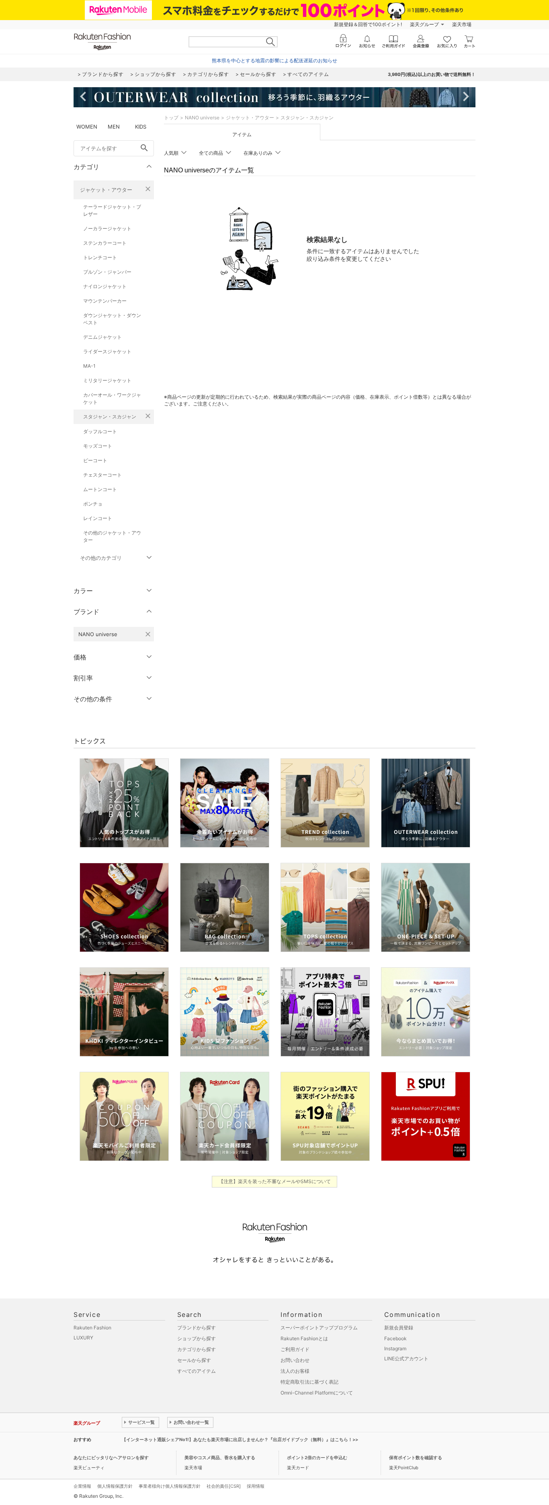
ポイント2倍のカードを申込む (317, 1457)
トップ (171, 118)
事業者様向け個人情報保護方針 (170, 1486)
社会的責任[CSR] (224, 1486)
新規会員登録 (398, 1328)
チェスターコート (102, 475)
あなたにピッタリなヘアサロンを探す (111, 1457)
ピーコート (95, 460)
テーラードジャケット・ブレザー (112, 210)
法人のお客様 (295, 1371)
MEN (114, 126)
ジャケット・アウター (106, 189)
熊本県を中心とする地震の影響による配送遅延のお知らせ (274, 60)
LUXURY (83, 1338)
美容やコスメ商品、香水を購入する (219, 1457)
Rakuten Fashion (92, 1328)
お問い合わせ (295, 1360)
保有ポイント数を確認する (415, 1457)
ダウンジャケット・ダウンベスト (112, 319)
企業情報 (82, 1486)
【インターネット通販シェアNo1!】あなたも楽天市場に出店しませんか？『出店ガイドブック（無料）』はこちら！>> (240, 1439)
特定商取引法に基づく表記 (309, 1382)
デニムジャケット (102, 337)
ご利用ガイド (295, 1349)
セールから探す (194, 1360)
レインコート (97, 518)
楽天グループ (424, 24)
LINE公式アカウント (406, 1359)
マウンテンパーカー (105, 301)
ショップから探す (196, 1338)
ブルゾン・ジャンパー (107, 272)
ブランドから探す (196, 1328)
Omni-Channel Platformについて (317, 1393)
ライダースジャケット (107, 351)
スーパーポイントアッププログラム (319, 1328)
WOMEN (86, 126)
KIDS (140, 126)
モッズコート (97, 446)
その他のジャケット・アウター (112, 536)
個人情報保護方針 (115, 1486)
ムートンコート (100, 489)
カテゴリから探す (196, 1349)
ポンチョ (92, 504)
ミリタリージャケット (107, 380)
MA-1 (89, 366)
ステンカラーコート (105, 243)
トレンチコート (100, 257)
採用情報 (255, 1486)
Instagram (395, 1348)
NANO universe (202, 118)
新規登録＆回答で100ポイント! (368, 24)
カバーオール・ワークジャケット (112, 398)
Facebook (395, 1338)
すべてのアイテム (196, 1371)
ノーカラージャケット (107, 228)
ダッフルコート (100, 431)
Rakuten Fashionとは (304, 1338)
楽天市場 (461, 24)
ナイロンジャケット (105, 286)
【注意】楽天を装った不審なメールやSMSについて (275, 1181)
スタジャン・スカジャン (109, 417)
